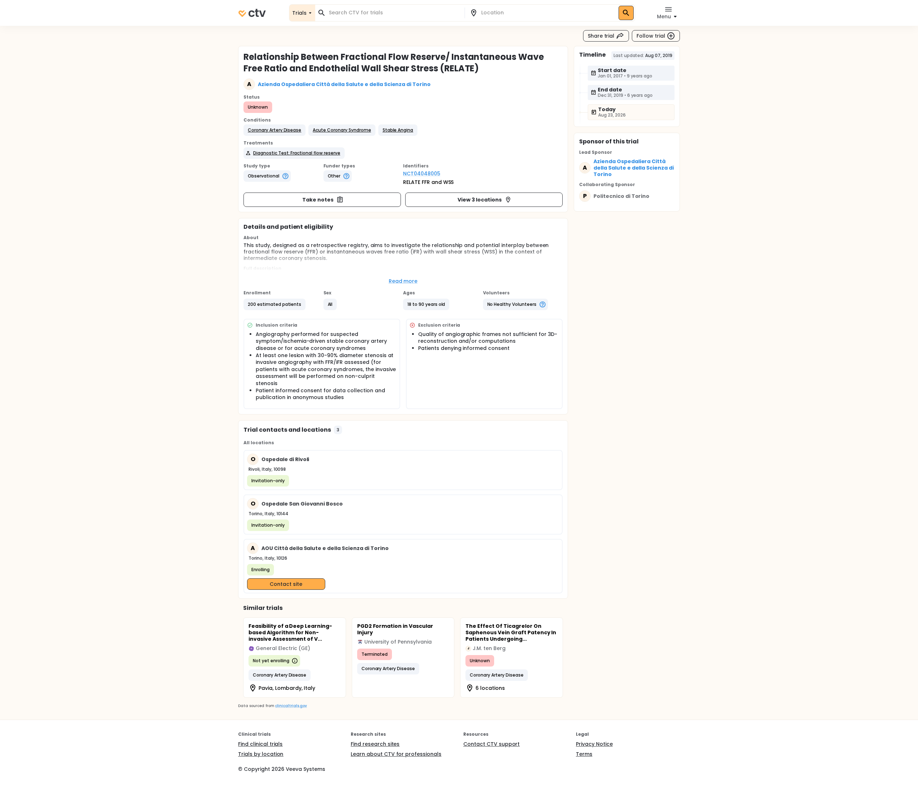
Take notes (317, 199)
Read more (403, 281)
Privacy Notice (594, 744)
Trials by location (260, 754)
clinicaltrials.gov (291, 705)
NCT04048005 (421, 173)
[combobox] (394, 12)
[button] (274, 130)
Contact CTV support (491, 744)
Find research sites (375, 744)
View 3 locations (480, 199)
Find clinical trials (260, 744)
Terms (584, 754)
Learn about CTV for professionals (396, 754)
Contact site (286, 584)
